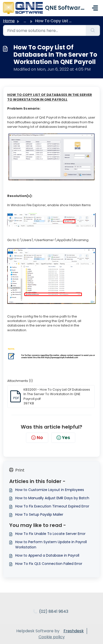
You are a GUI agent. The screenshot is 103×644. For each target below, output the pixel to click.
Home (9, 21)
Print (19, 470)
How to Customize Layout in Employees (49, 489)
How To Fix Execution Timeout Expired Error (52, 506)
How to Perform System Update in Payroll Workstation (51, 544)
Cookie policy (51, 637)
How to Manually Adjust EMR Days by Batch (52, 497)
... (25, 21)
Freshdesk (74, 631)
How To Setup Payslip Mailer (39, 514)
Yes (66, 437)
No (40, 437)
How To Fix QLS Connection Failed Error (48, 563)
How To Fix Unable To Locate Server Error (50, 533)
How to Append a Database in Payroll (47, 555)
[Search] (93, 30)
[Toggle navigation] (95, 7)
